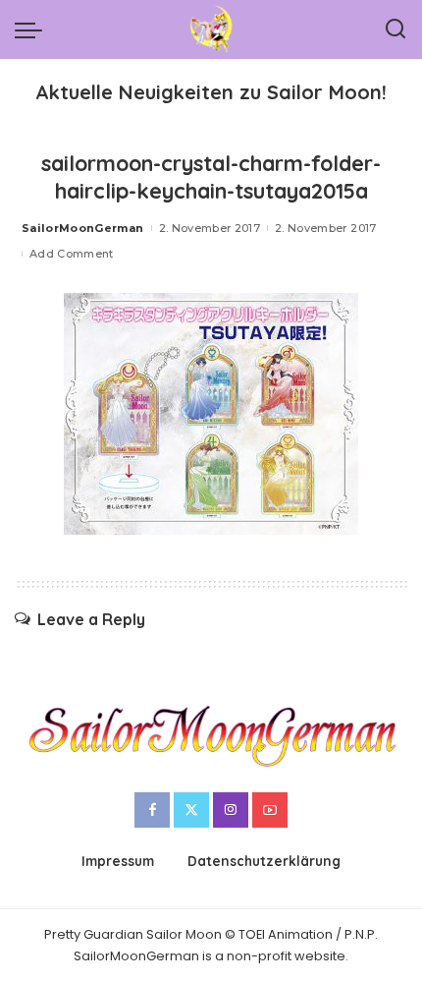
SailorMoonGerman (83, 228)
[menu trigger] (33, 29)
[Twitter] (191, 810)
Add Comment (71, 253)
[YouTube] (270, 810)
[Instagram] (230, 810)
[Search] (395, 29)
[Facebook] (152, 810)
